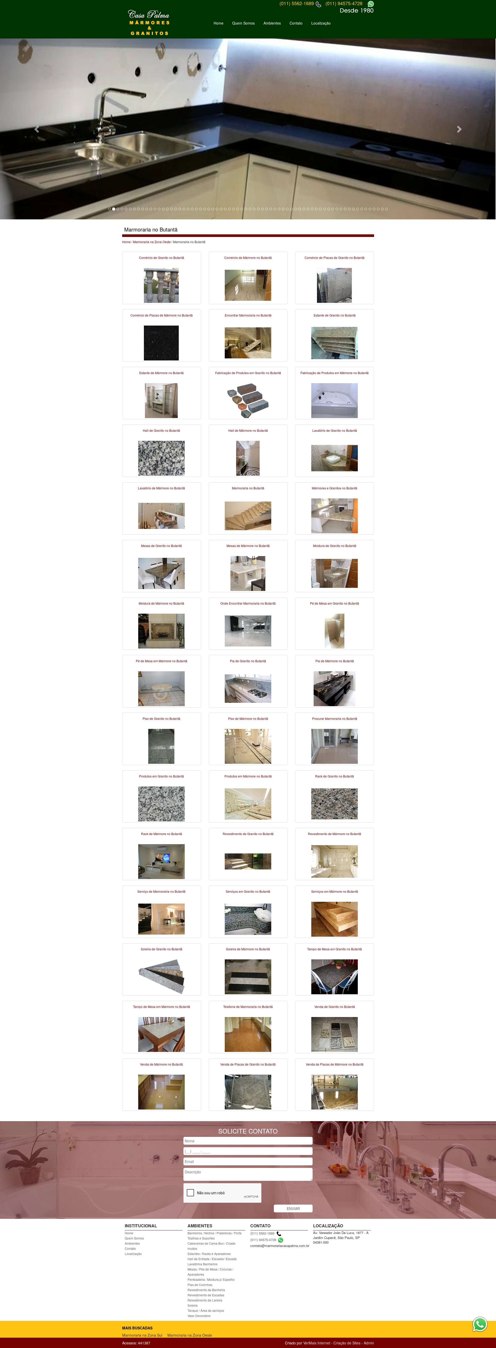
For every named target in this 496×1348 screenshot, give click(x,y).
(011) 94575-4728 (263, 1239)
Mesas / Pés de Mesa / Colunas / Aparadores (210, 1271)
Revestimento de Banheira (206, 1290)
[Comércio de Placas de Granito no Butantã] (334, 284)
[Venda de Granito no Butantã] (334, 1033)
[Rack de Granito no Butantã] (334, 803)
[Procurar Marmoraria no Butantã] (334, 745)
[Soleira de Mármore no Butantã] (248, 976)
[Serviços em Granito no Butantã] (248, 918)
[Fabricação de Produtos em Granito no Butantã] (248, 400)
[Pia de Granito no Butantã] (248, 688)
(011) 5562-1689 (262, 1233)
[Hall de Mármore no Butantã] (248, 457)
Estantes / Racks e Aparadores (209, 1253)
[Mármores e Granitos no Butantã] (334, 515)
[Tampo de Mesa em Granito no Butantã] (334, 976)
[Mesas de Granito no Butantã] (161, 572)
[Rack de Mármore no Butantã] (161, 861)
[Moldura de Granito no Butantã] (334, 572)
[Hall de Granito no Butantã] (161, 457)
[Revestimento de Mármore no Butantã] (334, 861)
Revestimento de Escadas (206, 1295)
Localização (321, 23)
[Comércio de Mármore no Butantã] (248, 284)
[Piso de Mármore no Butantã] (248, 745)
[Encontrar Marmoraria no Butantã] (248, 342)
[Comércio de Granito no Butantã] (161, 284)
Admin (369, 1342)
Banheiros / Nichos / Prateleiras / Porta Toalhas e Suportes (215, 1235)
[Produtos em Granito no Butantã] (161, 803)
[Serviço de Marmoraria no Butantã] (161, 918)
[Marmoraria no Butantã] (248, 515)
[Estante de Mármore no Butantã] (161, 400)
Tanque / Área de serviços (206, 1310)
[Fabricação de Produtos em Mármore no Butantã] (334, 400)
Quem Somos (243, 23)
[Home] (149, 22)
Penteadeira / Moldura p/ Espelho (211, 1279)
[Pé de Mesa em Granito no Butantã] (334, 630)
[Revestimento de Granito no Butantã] (248, 861)
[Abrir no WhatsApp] (280, 1239)
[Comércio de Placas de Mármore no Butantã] (161, 342)
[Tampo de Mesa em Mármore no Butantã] (161, 1033)
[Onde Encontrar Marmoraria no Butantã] (248, 630)
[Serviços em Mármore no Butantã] (334, 918)
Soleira (193, 1305)
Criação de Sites (347, 1342)
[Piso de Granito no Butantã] (161, 745)
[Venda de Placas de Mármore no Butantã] (334, 1091)
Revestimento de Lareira (205, 1300)
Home (218, 23)
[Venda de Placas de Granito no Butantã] (248, 1091)
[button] (37, 128)
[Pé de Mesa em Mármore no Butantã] (161, 688)
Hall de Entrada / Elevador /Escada (212, 1259)
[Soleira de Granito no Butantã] (161, 976)
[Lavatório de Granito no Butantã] (334, 457)
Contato (296, 23)
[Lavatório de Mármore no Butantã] (161, 515)
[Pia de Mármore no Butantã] (334, 688)
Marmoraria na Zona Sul (142, 1335)
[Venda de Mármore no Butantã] (161, 1091)
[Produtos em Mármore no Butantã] (248, 803)
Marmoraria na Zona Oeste (152, 242)
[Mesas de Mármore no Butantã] (248, 572)
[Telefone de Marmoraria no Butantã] (248, 1033)
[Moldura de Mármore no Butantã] (161, 630)
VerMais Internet (316, 1342)
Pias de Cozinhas (200, 1284)
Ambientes (272, 23)
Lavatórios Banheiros (203, 1264)
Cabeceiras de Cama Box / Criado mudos (212, 1246)
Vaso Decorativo (199, 1315)
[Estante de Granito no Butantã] (334, 342)
